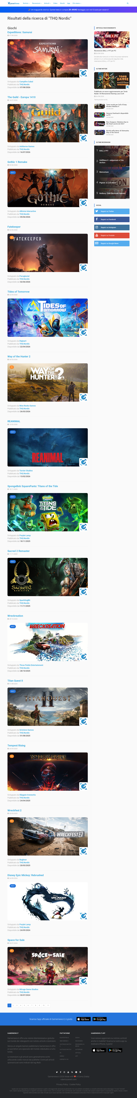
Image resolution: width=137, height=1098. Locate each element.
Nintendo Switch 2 (65, 1045)
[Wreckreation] (47, 642)
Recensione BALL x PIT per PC (105, 51)
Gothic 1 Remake (17, 162)
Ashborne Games (26, 146)
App (68, 3)
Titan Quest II (15, 680)
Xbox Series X (64, 1041)
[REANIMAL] (47, 447)
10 (43, 1005)
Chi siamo (76, 3)
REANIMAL (13, 421)
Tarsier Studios (26, 470)
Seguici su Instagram (108, 227)
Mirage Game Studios (28, 989)
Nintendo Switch (65, 1049)
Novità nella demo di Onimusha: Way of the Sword (117, 131)
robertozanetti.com (68, 1079)
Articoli (46, 3)
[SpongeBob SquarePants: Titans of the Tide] (47, 512)
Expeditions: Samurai (19, 32)
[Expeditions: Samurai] (47, 58)
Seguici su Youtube (108, 235)
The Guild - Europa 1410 (21, 97)
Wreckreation (15, 615)
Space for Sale (16, 940)
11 (48, 1005)
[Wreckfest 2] (47, 836)
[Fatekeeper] (47, 253)
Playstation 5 (64, 1037)
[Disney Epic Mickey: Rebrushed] (47, 901)
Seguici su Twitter (107, 211)
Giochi (62, 3)
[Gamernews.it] (13, 3)
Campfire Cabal (26, 81)
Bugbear (23, 860)
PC (60, 1053)
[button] (84, 1019)
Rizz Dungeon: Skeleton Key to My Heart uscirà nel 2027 (117, 123)
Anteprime (78, 1049)
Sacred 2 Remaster (18, 551)
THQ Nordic (24, 84)
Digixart (22, 341)
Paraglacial (24, 276)
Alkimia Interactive (27, 211)
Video (55, 3)
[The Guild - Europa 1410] (47, 123)
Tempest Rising (16, 745)
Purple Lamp (25, 535)
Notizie (25, 3)
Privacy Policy (62, 1084)
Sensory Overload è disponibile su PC (117, 114)
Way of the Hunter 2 (18, 356)
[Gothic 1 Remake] (47, 188)
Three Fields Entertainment (31, 665)
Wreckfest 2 (14, 810)
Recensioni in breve (79, 1045)
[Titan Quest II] (47, 707)
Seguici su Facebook (108, 219)
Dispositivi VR (64, 1059)
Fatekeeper (14, 226)
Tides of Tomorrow (18, 291)
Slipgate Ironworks (27, 795)
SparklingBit (24, 600)
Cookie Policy (75, 1084)
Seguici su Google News (109, 243)
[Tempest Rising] (47, 771)
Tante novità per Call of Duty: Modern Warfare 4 (116, 105)
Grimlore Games (26, 730)
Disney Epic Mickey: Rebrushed (25, 875)
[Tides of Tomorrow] (47, 318)
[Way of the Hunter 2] (47, 382)
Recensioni (36, 3)
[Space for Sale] (47, 966)
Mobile (62, 1056)
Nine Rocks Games (27, 406)
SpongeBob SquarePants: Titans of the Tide (32, 486)
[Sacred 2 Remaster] (47, 577)
